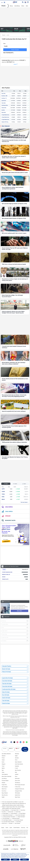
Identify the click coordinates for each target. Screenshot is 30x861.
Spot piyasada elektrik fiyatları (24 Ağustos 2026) (14, 218)
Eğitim (3, 768)
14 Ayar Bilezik (5, 813)
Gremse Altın (4, 107)
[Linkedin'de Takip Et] (20, 742)
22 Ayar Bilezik (22, 813)
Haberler (3, 755)
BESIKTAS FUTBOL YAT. (6, 574)
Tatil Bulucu (17, 782)
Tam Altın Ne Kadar (7, 683)
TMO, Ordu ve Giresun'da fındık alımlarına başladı (14, 264)
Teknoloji (17, 753)
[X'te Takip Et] (14, 742)
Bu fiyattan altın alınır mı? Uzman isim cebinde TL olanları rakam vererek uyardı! (14, 157)
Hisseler (3, 782)
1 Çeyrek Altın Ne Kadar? (7, 815)
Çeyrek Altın (4, 100)
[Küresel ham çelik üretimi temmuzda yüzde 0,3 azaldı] (15, 166)
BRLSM (3, 499)
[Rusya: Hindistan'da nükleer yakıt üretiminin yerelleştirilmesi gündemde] (15, 181)
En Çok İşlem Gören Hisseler (8, 821)
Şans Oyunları (18, 770)
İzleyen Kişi (24, 569)
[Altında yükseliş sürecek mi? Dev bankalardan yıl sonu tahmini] (15, 372)
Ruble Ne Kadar (6, 703)
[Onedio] (6, 849)
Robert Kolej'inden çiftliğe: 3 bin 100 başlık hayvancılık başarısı (12, 295)
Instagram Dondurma (19, 788)
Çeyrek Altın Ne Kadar (7, 678)
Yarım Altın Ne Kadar (7, 686)
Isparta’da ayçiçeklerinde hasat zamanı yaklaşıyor (14, 411)
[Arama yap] (23, 2)
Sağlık (16, 755)
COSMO (3, 491)
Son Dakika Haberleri (6, 753)
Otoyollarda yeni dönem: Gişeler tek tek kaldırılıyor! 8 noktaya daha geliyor (15, 279)
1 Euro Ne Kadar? (6, 818)
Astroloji (17, 757)
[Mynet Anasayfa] (15, 2)
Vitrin (16, 759)
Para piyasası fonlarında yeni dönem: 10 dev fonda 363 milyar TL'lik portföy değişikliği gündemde (14, 395)
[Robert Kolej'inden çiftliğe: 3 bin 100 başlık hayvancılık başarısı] (15, 288)
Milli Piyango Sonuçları (20, 784)
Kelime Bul (17, 778)
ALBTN (3, 489)
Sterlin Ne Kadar (6, 697)
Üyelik (11, 827)
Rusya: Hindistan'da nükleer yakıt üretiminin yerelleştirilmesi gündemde (12, 188)
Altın (27, 6)
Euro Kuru (4, 790)
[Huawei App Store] (17, 749)
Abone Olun (19, 610)
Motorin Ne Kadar (6, 671)
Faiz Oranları (17, 823)
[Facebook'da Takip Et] (11, 742)
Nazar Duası (17, 797)
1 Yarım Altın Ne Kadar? (20, 815)
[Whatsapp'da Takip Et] (26, 742)
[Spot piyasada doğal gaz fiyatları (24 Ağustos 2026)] (15, 197)
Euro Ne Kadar (5, 695)
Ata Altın (3, 110)
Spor (3, 770)
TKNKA (3, 494)
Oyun (16, 776)
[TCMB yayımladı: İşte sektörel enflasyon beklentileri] (15, 435)
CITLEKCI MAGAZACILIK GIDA (7, 572)
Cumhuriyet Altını (5, 105)
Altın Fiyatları (5, 786)
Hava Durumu (5, 795)
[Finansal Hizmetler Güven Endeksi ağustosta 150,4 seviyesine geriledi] (15, 419)
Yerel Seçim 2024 (15, 810)
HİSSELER (7, 516)
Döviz (22, 6)
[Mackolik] (8, 845)
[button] (4, 2)
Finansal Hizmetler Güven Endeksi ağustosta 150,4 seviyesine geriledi (14, 426)
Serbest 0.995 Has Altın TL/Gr (5, 121)
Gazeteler (17, 766)
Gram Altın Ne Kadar (7, 680)
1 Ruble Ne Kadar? (16, 818)
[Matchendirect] (16, 845)
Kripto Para (4, 784)
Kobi (16, 772)
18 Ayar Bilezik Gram (5, 117)
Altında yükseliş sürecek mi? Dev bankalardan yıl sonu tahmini (15, 379)
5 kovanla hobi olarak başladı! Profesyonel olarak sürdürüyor (14, 347)
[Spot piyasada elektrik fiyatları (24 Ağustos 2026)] (15, 212)
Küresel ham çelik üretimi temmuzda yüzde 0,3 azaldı (15, 172)
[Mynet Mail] (28, 2)
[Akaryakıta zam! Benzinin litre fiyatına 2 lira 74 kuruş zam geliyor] (15, 450)
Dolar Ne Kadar (6, 692)
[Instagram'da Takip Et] (17, 742)
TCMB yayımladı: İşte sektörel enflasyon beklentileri (14, 442)
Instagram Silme (18, 790)
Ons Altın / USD (4, 95)
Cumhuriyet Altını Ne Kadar (9, 689)
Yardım (7, 827)
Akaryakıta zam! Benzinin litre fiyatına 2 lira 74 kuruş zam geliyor (15, 457)
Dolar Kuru (4, 788)
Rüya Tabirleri (5, 793)
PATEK (3, 496)
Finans (3, 757)
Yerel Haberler (5, 774)
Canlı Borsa (4, 778)
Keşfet (3, 797)
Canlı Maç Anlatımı (19, 764)
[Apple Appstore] (11, 749)
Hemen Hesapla (15, 49)
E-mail (16, 768)
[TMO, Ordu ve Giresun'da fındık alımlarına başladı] (15, 257)
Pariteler (11, 823)
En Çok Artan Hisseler (18, 820)
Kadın (3, 762)
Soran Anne (17, 780)
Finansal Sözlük (5, 780)
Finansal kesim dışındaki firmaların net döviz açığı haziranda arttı (14, 140)
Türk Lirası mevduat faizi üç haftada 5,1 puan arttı (13, 801)
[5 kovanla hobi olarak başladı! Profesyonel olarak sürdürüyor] (15, 339)
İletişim (2, 827)
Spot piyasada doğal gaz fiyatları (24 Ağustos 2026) (14, 203)
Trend (3, 766)
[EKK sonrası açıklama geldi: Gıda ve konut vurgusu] (15, 226)
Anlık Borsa (17, 6)
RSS (27, 827)
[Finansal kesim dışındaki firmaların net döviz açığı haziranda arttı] (15, 133)
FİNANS (3, 6)
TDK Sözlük (17, 793)
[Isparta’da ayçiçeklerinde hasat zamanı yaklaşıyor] (15, 404)
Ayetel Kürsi (17, 795)
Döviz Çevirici (6, 616)
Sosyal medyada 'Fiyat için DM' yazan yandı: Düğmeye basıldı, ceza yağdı (15, 248)
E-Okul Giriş (17, 786)
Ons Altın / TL (4, 98)
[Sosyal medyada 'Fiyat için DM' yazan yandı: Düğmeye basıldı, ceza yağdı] (15, 241)
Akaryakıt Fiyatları (6, 666)
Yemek (3, 759)
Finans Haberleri (5, 810)
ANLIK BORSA (9, 507)
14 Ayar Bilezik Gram (5, 114)
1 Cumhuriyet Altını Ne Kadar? (8, 816)
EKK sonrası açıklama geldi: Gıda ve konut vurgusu (14, 233)
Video (3, 772)
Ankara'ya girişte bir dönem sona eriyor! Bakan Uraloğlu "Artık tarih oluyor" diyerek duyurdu (13, 312)
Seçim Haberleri (18, 762)
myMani (16, 774)
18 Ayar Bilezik (14, 813)
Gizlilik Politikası (16, 827)
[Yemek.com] (23, 849)
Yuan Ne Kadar (5, 700)
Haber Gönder (25, 749)
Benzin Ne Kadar (6, 669)
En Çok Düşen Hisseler (7, 820)
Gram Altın (3, 93)
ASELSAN (3, 576)
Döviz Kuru (4, 823)
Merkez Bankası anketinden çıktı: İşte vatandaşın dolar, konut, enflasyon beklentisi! (13, 363)
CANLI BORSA (9, 511)
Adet (4, 43)
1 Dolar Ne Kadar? (21, 816)
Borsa (11, 6)
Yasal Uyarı (23, 827)
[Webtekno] (14, 849)
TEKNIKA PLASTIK (5, 579)
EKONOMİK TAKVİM (10, 520)
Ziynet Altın (4, 112)
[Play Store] (5, 749)
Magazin (3, 764)
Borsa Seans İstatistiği (6, 776)
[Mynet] (23, 845)
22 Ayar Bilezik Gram (5, 119)
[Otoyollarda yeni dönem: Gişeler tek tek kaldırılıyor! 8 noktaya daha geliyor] (15, 272)
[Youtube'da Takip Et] (23, 742)
